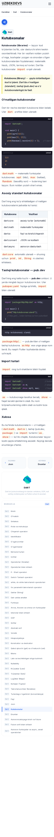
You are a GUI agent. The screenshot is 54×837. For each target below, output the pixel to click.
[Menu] (49, 3)
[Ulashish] (4, 22)
